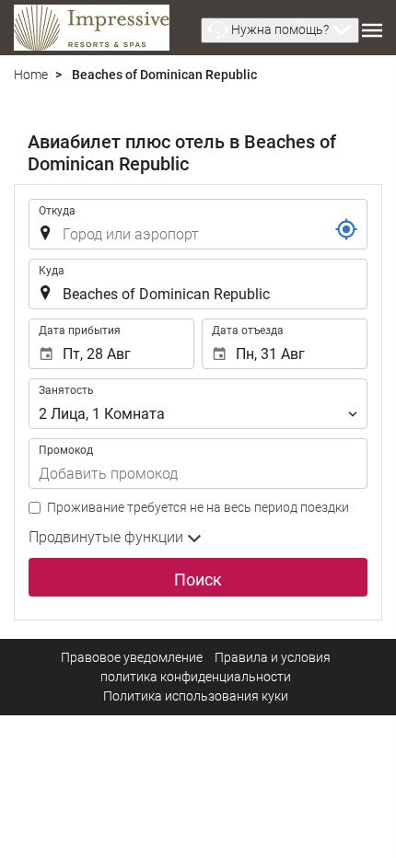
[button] (280, 30)
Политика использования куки (195, 696)
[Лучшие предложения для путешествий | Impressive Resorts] (91, 27)
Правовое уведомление (132, 657)
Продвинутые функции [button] (108, 537)
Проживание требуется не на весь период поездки (198, 507)
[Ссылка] (346, 229)
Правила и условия (273, 657)
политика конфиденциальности (195, 676)
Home (31, 74)
